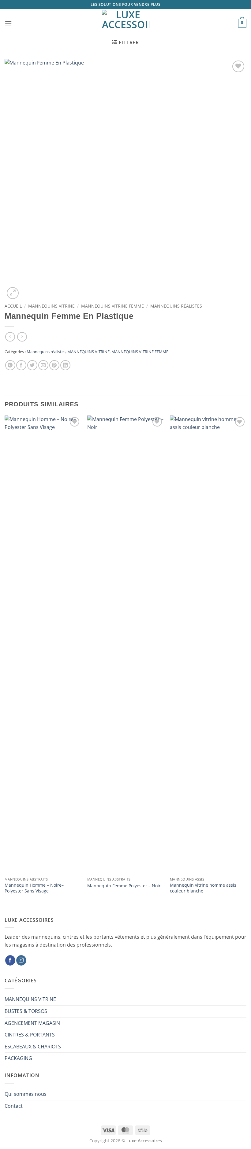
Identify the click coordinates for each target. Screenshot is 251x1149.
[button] (8, 23)
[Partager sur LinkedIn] (65, 365)
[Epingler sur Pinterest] (54, 365)
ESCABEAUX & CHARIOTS (33, 1046)
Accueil (13, 306)
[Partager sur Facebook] (21, 365)
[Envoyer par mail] (43, 365)
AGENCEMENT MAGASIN (32, 1023)
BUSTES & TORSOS (26, 1011)
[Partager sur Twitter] (32, 365)
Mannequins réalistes (176, 306)
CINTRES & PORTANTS (30, 1034)
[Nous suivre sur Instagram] (21, 960)
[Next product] (10, 337)
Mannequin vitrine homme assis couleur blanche (203, 888)
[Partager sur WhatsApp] (10, 365)
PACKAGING (18, 1058)
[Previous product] (22, 337)
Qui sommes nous (26, 1094)
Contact (14, 1106)
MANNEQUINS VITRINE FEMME (112, 306)
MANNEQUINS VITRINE (51, 306)
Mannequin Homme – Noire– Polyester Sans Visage (34, 888)
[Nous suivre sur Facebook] (10, 960)
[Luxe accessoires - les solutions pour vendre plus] (125, 23)
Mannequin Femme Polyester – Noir (124, 886)
